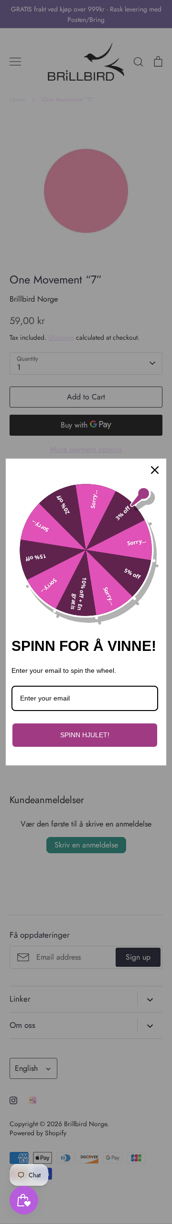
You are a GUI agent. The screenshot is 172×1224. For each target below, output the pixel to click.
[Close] (154, 470)
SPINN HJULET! (84, 735)
